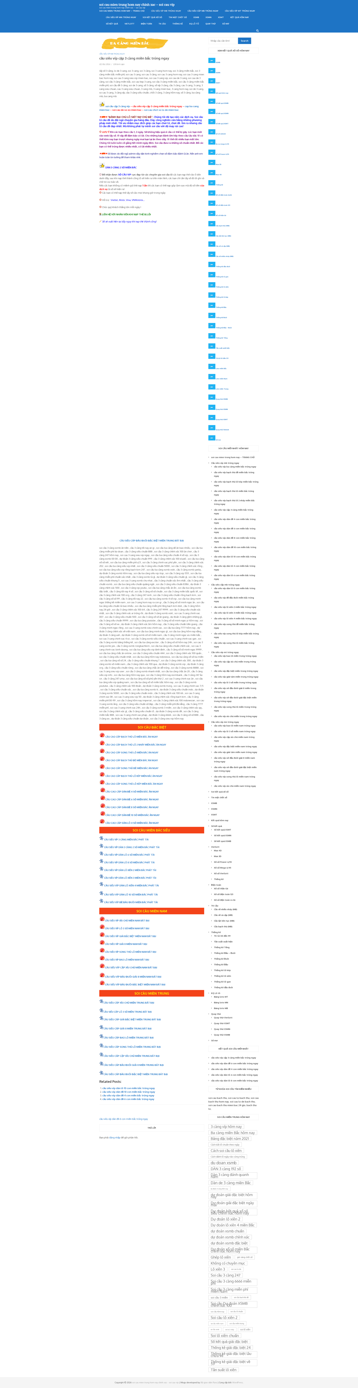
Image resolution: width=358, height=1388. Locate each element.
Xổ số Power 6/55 (223, 862)
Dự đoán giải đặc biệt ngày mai (232, 1204)
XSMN (208, 17)
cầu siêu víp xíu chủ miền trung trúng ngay (235, 716)
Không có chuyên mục (228, 1263)
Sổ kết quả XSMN (222, 113)
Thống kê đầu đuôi (223, 266)
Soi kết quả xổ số (152, 17)
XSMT (221, 17)
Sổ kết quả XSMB (222, 103)
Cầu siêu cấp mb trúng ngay (203, 11)
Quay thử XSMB (222, 399)
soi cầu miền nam (217, 1323)
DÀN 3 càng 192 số (226, 1168)
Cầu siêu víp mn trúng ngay (121, 17)
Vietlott (129, 23)
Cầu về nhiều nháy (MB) (225, 256)
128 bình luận (118, 64)
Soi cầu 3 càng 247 (225, 1275)
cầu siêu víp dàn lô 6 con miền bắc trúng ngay (234, 1075)
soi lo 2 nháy (229, 1329)
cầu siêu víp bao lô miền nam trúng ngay (234, 725)
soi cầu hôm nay (217, 1311)
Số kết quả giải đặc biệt (229, 1341)
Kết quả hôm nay (239, 17)
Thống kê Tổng (222, 338)
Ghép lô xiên (221, 1257)
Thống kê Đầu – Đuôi (224, 328)
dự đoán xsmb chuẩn (227, 1231)
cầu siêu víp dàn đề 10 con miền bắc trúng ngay (128, 1091)
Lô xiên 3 (218, 1269)
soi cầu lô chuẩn (236, 1311)
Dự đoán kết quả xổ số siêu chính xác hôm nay (230, 1212)
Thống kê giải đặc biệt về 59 (230, 1362)
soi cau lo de (236, 1269)
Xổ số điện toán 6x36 (224, 195)
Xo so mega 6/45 (222, 144)
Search (244, 40)
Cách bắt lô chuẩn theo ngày (225, 1144)
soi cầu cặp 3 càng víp (117, 106)
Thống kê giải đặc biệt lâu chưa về (231, 1354)
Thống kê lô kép (222, 297)
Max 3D (218, 164)
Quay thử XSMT (222, 419)
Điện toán (146, 23)
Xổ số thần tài (221, 215)
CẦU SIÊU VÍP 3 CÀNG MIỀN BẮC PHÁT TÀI (126, 839)
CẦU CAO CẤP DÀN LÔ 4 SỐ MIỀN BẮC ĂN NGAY (132, 822)
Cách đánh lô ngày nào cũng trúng (228, 1156)
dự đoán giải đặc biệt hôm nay (232, 1195)
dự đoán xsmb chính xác (230, 1237)
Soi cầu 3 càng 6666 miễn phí (231, 1282)
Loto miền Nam (221, 379)
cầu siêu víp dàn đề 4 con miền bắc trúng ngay (128, 1095)
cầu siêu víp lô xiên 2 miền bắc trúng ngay (235, 607)
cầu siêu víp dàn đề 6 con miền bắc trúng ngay (128, 1099)
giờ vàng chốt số (244, 1257)
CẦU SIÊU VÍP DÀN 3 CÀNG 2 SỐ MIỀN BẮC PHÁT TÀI (131, 847)
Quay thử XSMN (222, 409)
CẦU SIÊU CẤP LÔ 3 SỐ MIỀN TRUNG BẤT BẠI (127, 1011)
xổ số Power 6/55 (222, 154)
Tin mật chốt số (178, 17)
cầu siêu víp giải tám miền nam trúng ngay (235, 752)
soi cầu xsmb (215, 1329)
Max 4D (219, 175)
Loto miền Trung (222, 389)
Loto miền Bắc (221, 368)
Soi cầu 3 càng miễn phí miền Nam (229, 1290)
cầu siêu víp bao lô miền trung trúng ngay (235, 656)
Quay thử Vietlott (222, 430)
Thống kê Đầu (221, 307)
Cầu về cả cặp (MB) (223, 246)
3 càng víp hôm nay (226, 1126)
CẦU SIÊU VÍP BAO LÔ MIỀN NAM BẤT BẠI (127, 959)
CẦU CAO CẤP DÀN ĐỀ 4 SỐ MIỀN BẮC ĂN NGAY (132, 791)
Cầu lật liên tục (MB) (223, 236)
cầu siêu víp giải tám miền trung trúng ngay (236, 676)
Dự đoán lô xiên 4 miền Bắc (233, 1225)
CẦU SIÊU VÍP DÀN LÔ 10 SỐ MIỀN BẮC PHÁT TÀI (131, 894)
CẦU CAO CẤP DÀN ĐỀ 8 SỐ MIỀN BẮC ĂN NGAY (132, 807)
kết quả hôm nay (222, 93)
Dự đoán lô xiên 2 (225, 1219)
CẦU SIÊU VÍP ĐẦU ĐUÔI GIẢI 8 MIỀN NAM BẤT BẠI (133, 976)
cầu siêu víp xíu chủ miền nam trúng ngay (235, 786)
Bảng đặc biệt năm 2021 (230, 1138)
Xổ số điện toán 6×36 (224, 900)
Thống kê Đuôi (221, 317)
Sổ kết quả (112, 23)
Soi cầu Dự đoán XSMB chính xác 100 (229, 1304)
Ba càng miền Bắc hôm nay (233, 1132)
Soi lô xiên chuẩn (225, 1335)
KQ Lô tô (194, 23)
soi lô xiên (245, 1329)
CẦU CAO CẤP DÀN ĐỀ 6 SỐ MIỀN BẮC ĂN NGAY (132, 799)
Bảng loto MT (221, 996)
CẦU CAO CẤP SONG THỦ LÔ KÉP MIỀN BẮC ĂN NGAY (134, 783)
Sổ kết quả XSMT (222, 124)
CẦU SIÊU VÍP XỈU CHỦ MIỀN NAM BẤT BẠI (127, 920)
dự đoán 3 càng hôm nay (219, 1189)
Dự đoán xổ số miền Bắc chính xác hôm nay (230, 1250)
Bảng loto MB (221, 1008)
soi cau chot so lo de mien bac (161, 109)
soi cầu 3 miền (219, 1297)
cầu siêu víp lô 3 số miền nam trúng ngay (234, 731)
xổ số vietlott (221, 134)
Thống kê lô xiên (222, 287)
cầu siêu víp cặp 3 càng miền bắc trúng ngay (233, 1057)
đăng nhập (114, 1137)
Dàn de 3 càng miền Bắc (231, 1182)
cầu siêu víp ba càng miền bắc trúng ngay (235, 466)
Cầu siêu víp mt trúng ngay (240, 11)
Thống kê (177, 23)
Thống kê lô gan (222, 277)
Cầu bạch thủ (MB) (223, 226)
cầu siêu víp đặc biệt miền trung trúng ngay (236, 671)
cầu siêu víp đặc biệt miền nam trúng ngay (235, 746)
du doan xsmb (223, 1162)
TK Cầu (162, 23)
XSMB (196, 17)
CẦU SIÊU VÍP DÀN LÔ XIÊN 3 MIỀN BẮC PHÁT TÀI (130, 877)
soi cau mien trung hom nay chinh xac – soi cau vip (137, 4)
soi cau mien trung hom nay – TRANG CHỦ (121, 11)
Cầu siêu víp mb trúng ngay (166, 11)
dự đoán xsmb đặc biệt (229, 1243)
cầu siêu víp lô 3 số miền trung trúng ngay (235, 682)
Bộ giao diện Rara (209, 1382)
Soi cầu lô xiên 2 (224, 1317)
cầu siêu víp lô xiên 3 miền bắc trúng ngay (235, 612)
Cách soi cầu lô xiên (226, 1150)
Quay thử (210, 23)
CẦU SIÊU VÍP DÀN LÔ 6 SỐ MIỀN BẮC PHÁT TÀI (129, 854)
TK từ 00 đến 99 (222, 358)
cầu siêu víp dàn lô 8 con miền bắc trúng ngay (234, 1080)
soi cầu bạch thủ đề (241, 1297)
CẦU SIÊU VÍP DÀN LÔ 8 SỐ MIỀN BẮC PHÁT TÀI (129, 862)
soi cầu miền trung (236, 1323)
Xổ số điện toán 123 (223, 205)
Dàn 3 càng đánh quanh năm (230, 1175)
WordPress (237, 1382)
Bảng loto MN (221, 1002)
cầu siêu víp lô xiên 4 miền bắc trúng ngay (235, 618)
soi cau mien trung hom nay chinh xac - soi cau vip (155, 1382)
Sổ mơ (225, 23)
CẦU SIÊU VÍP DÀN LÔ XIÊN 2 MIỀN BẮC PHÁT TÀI (130, 870)
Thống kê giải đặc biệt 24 (231, 1347)
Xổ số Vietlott (221, 873)
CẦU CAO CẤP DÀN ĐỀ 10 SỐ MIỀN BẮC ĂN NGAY (132, 815)
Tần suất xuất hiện (223, 348)
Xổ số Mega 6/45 (222, 867)
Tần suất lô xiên (223, 1369)
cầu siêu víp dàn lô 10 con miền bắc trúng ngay (128, 1088)
